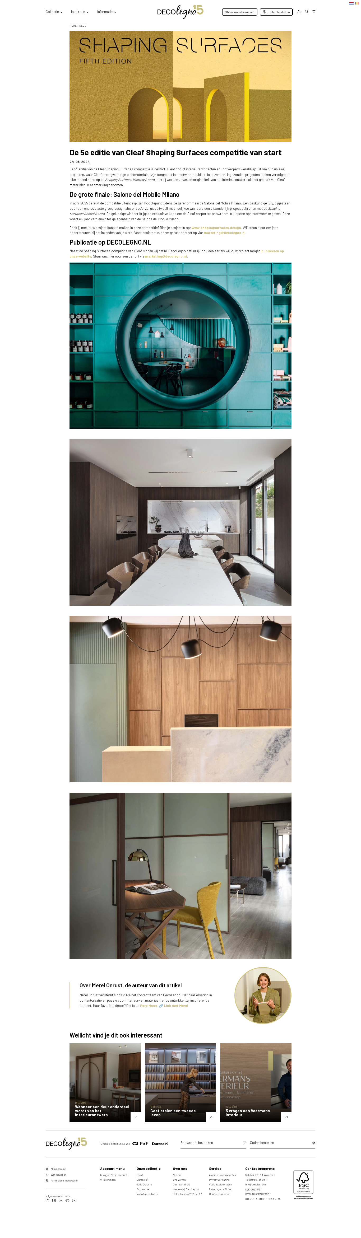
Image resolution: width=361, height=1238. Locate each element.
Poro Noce (148, 1005)
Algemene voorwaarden (222, 1174)
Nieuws (177, 1174)
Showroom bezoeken (239, 12)
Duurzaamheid (181, 1184)
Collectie (52, 12)
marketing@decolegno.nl (225, 233)
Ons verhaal (180, 1179)
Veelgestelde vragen (220, 1184)
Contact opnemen (219, 1193)
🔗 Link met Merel (173, 1005)
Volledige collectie (147, 1193)
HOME (73, 25)
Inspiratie (78, 12)
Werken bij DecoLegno (185, 1189)
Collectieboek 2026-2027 (187, 1193)
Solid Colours (144, 1184)
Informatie (105, 12)
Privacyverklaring (219, 1179)
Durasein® (142, 1179)
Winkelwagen (108, 1179)
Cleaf (140, 1174)
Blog (82, 25)
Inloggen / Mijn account (113, 1174)
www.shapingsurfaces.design (216, 228)
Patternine (143, 1189)
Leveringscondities (220, 1189)
